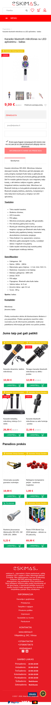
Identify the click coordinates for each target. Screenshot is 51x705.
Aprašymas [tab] (15, 161)
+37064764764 (25, 641)
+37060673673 (25, 644)
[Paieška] (26, 10)
